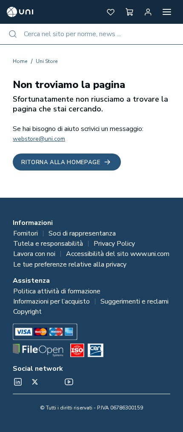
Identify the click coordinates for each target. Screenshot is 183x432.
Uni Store (46, 61)
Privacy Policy (114, 243)
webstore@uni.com (39, 139)
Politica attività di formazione (56, 291)
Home (20, 61)
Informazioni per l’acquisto (51, 301)
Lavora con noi (34, 254)
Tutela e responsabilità (48, 243)
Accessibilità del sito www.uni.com (117, 254)
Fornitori (25, 233)
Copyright (27, 311)
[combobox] (91, 34)
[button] (110, 12)
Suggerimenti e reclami (134, 301)
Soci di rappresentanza (82, 233)
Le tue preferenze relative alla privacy (69, 264)
